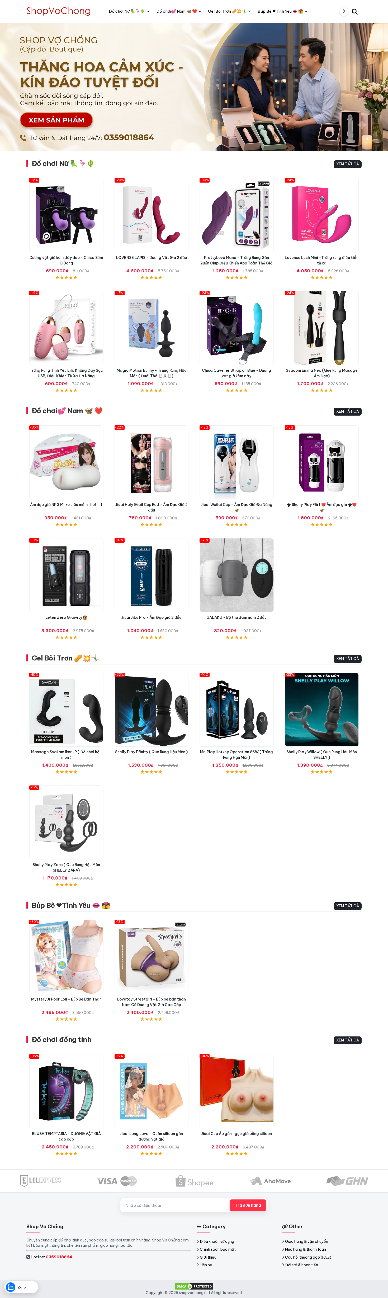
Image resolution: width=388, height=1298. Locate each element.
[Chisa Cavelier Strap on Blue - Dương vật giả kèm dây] (236, 328)
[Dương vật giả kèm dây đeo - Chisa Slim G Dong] (66, 215)
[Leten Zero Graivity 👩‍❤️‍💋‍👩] (66, 575)
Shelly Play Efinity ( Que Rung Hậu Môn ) (151, 752)
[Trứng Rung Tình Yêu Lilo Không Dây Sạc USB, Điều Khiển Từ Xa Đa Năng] (66, 328)
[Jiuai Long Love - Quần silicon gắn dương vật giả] (151, 1091)
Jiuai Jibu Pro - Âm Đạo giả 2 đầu (151, 617)
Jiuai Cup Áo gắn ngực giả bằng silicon (236, 1133)
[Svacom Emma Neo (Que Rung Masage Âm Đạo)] (322, 328)
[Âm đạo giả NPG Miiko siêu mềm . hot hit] (66, 462)
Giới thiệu (208, 1257)
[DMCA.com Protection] (194, 1285)
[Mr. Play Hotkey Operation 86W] (236, 710)
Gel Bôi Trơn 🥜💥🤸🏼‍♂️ (65, 658)
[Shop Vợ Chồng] (59, 11)
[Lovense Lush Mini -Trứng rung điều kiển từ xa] (322, 215)
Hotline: (51, 1256)
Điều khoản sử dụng (217, 1241)
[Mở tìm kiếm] (355, 11)
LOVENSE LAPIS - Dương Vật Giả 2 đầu (151, 257)
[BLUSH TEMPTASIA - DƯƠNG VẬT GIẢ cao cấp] (66, 1091)
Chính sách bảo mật (218, 1249)
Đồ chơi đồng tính (61, 1039)
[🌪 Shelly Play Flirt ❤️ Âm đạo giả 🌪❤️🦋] (322, 462)
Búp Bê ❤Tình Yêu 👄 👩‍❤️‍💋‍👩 (71, 905)
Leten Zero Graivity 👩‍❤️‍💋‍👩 (66, 617)
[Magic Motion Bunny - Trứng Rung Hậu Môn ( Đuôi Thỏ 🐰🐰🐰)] (151, 328)
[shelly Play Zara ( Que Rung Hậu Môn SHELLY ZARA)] (66, 822)
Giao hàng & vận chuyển (306, 1241)
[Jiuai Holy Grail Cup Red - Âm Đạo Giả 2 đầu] (151, 462)
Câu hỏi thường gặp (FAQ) (308, 1257)
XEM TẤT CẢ (347, 164)
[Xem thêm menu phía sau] (344, 11)
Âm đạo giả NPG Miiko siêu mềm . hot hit (66, 504)
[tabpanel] (194, 87)
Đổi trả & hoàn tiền (301, 1265)
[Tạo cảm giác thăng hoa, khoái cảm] (236, 575)
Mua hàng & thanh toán (305, 1249)
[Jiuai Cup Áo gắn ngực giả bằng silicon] (236, 1091)
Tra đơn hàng (248, 1205)
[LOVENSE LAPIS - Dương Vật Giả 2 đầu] (151, 215)
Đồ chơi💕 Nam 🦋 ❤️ (67, 410)
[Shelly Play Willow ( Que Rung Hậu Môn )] (322, 710)
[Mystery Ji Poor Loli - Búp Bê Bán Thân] (66, 957)
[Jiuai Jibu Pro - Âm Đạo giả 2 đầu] (151, 575)
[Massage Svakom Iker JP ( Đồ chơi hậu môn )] (66, 710)
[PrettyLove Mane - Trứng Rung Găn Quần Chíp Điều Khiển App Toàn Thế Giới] (236, 215)
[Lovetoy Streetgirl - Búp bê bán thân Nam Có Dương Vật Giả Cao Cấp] (151, 957)
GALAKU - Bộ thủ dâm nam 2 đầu (236, 617)
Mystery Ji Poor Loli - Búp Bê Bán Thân (66, 999)
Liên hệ (206, 1265)
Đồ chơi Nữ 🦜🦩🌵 (63, 163)
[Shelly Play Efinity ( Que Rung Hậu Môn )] (151, 710)
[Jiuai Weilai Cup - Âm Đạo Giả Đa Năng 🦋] (236, 462)
